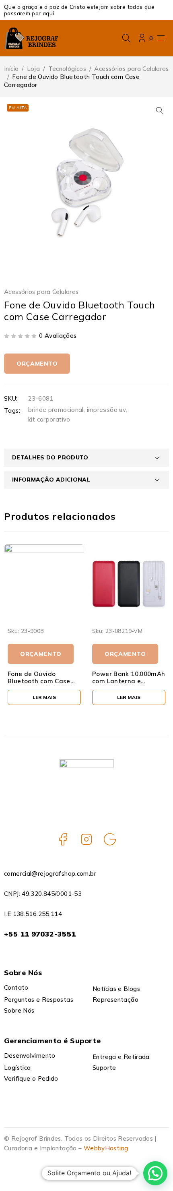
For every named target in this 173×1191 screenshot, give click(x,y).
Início (11, 68)
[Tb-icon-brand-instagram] (86, 839)
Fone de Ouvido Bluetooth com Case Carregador (39, 681)
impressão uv (106, 410)
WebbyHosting (106, 1148)
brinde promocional (56, 410)
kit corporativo (49, 419)
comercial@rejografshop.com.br (50, 873)
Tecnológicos (67, 68)
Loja (33, 68)
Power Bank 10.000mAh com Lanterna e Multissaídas (128, 681)
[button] (159, 110)
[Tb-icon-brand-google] (109, 839)
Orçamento (37, 363)
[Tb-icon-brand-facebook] (63, 839)
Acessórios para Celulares (131, 68)
